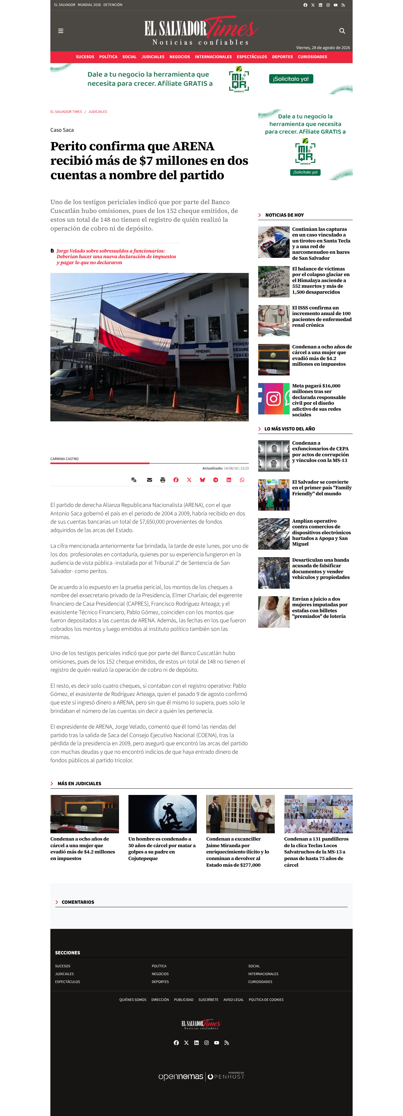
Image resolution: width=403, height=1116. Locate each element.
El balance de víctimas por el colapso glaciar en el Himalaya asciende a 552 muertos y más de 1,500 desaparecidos (321, 280)
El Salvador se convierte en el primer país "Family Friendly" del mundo (322, 488)
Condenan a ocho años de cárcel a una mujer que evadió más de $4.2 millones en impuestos (322, 355)
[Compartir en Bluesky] (202, 480)
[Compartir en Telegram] (215, 480)
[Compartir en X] (189, 480)
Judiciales (97, 111)
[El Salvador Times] (201, 31)
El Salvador (64, 5)
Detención (112, 5)
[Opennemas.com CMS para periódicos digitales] (201, 1083)
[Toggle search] (342, 31)
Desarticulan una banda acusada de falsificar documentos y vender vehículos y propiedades (321, 569)
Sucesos (62, 966)
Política (159, 966)
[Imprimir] (162, 480)
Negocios (160, 974)
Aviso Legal (234, 999)
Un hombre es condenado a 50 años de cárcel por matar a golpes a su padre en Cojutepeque (162, 849)
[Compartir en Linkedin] (229, 480)
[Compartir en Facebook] (176, 480)
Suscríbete (209, 999)
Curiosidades (260, 982)
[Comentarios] (135, 480)
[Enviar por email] (149, 480)
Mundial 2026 (89, 5)
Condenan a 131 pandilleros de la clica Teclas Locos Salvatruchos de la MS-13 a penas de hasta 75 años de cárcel (316, 852)
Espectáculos (67, 982)
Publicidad (184, 999)
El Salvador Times (66, 111)
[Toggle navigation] (60, 31)
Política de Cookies (266, 999)
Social (254, 966)
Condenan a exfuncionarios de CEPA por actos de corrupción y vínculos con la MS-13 (320, 452)
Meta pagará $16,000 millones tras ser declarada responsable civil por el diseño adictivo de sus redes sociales (319, 400)
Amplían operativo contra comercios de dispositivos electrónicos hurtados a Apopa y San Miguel (321, 533)
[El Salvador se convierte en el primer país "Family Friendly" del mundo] (274, 494)
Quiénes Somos (132, 999)
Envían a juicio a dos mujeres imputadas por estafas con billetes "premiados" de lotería (320, 608)
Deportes (160, 982)
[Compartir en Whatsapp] (242, 480)
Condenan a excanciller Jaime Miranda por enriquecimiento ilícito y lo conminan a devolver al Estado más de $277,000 (237, 852)
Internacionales (263, 974)
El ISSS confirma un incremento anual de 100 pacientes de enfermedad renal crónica (322, 316)
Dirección (160, 999)
